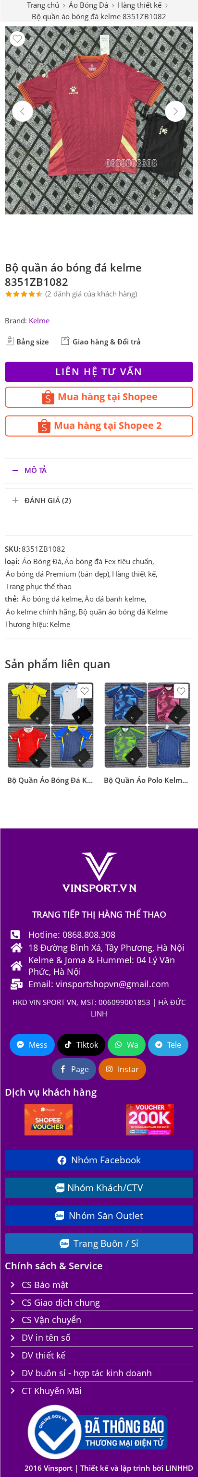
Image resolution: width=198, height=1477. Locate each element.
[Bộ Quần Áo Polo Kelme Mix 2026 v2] (147, 725)
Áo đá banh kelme (115, 598)
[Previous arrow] (22, 111)
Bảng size (31, 341)
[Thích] (17, 39)
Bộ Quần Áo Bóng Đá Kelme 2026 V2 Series (50, 780)
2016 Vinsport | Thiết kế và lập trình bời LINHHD (109, 1468)
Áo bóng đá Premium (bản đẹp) (57, 574)
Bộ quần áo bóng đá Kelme (123, 611)
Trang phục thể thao (39, 586)
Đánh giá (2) (48, 500)
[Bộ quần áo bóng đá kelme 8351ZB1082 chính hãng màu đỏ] (99, 120)
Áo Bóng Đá (42, 561)
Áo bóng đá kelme (52, 598)
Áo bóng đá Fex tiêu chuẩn (108, 561)
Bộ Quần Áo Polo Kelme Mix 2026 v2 (147, 780)
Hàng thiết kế (134, 574)
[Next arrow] (175, 111)
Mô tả (36, 470)
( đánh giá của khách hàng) (91, 293)
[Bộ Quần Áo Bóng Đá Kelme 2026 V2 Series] (50, 725)
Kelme (39, 320)
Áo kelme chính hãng (40, 611)
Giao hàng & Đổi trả (106, 341)
